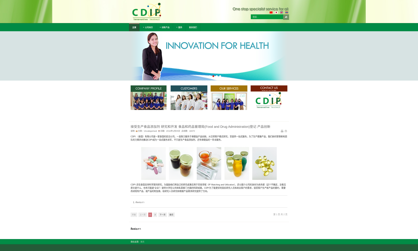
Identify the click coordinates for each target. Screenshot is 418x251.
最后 (171, 215)
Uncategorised (150, 131)
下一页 (163, 215)
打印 (282, 131)
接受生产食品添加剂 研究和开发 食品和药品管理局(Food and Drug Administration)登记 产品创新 (200, 126)
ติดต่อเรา (140, 202)
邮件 (285, 131)
